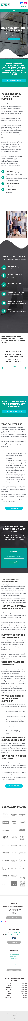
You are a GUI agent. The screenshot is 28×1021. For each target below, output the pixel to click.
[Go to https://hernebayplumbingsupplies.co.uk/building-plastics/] (14, 302)
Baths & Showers (14, 962)
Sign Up (14, 562)
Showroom (14, 960)
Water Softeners (14, 958)
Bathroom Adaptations (14, 964)
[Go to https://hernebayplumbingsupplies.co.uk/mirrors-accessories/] (14, 294)
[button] (14, 80)
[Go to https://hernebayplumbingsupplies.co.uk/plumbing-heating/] (14, 285)
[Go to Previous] (2, 368)
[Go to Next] (26, 368)
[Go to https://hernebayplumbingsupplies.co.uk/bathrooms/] (14, 267)
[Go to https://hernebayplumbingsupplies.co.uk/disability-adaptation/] (14, 276)
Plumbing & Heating (14, 954)
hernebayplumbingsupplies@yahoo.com (15, 934)
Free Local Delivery (14, 966)
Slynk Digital (17, 1018)
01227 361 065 (22, 6)
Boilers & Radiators (14, 956)
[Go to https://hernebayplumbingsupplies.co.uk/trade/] (14, 311)
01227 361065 (17, 932)
